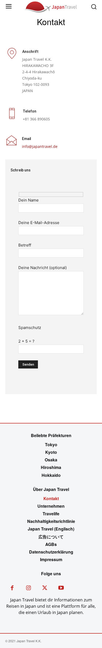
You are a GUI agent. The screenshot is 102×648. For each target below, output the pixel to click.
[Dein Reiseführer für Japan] (51, 7)
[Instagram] (29, 588)
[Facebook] (12, 588)
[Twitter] (45, 588)
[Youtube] (61, 588)
